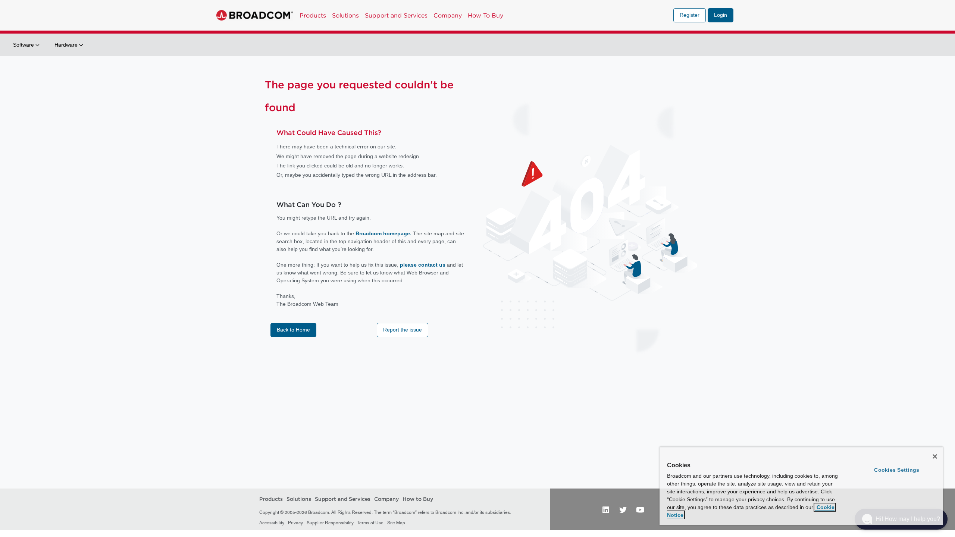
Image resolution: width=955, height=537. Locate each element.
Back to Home (293, 330)
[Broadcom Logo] (254, 15)
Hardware (66, 45)
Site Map (396, 522)
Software (24, 45)
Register (689, 15)
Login (720, 15)
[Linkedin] (606, 509)
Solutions (345, 15)
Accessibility (271, 522)
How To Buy (485, 15)
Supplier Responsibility (330, 522)
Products (313, 15)
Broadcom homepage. (383, 233)
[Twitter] (623, 509)
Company (447, 15)
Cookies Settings (896, 470)
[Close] (935, 456)
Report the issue (402, 330)
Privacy (295, 522)
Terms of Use (370, 522)
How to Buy (418, 499)
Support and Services (396, 15)
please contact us (423, 265)
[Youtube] (640, 509)
